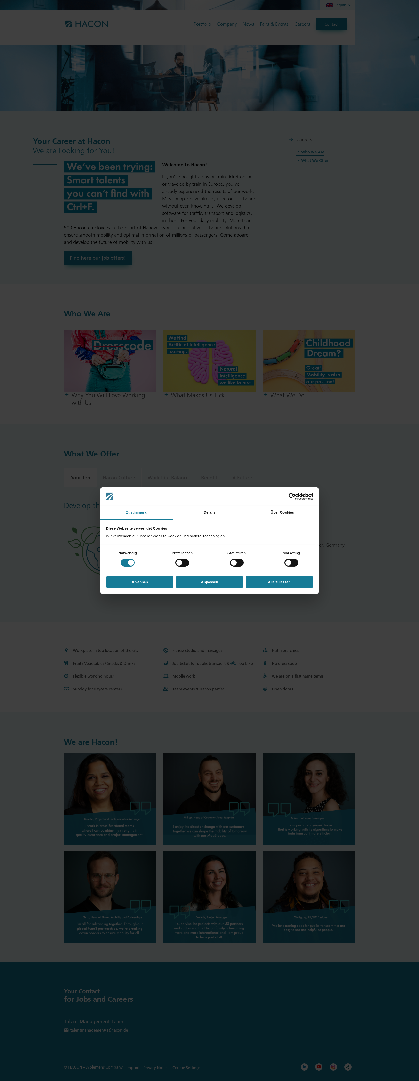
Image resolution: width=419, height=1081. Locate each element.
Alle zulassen (279, 582)
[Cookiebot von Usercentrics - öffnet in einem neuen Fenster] (292, 496)
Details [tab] (210, 512)
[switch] (182, 563)
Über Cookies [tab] (282, 512)
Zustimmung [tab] (137, 512)
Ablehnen (140, 582)
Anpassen (209, 582)
